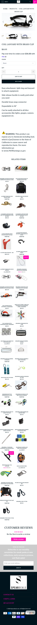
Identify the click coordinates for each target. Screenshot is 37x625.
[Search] (31, 2)
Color (4, 59)
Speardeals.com (15, 608)
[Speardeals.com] (18, 1)
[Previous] (3, 22)
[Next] (33, 22)
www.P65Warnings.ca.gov (15, 151)
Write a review (19, 539)
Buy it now (18, 81)
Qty (3, 67)
